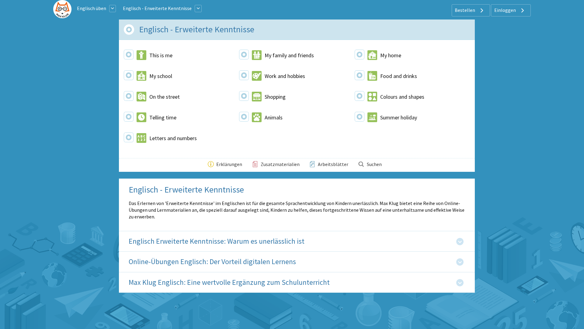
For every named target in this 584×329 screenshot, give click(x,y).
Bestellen (465, 10)
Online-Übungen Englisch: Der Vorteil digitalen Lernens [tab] (212, 261)
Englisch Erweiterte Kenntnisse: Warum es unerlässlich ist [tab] (216, 241)
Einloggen (505, 10)
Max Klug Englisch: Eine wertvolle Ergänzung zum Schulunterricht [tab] (229, 282)
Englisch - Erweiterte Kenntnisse (157, 8)
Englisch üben (91, 8)
